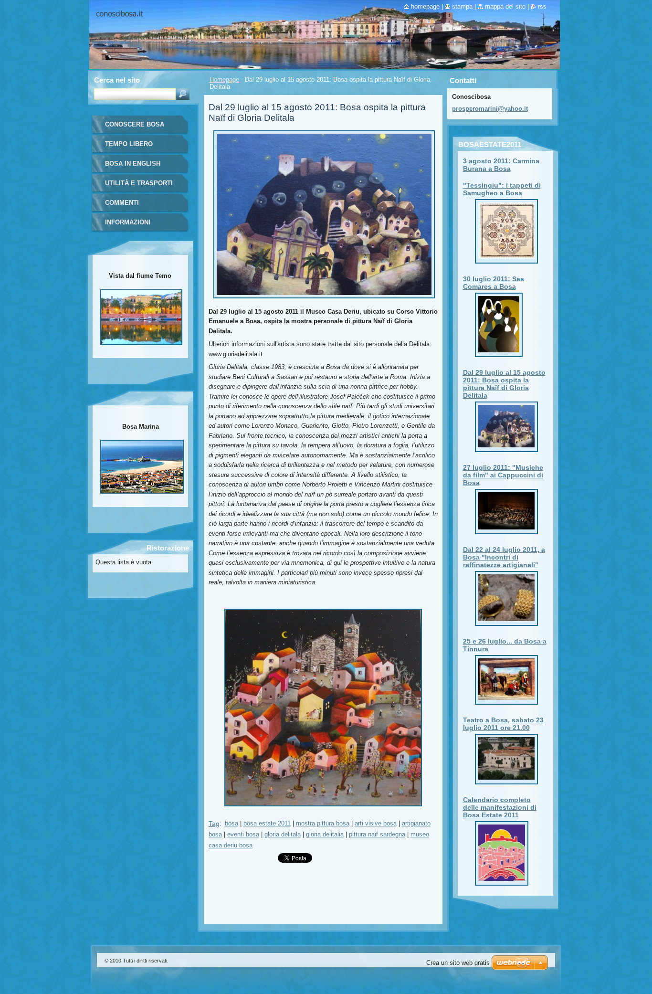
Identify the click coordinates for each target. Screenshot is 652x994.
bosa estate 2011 (267, 823)
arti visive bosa (376, 823)
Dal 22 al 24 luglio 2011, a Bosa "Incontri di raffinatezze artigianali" (504, 557)
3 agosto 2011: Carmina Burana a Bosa (501, 164)
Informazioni (127, 222)
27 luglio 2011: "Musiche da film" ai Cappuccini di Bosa (503, 475)
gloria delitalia (325, 834)
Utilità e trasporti (139, 183)
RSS (542, 6)
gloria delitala (282, 834)
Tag (214, 823)
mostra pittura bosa (322, 823)
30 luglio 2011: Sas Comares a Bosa (493, 282)
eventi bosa (243, 834)
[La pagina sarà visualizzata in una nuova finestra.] (324, 301)
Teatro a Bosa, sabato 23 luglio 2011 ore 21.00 (503, 723)
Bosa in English (132, 163)
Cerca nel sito (117, 80)
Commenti (122, 202)
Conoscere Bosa (134, 124)
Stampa (462, 6)
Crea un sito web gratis (458, 962)
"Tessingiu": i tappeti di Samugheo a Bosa (502, 189)
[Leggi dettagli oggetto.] (506, 259)
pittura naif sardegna (377, 834)
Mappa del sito (505, 6)
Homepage (224, 79)
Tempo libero (129, 144)
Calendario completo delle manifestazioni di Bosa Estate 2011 (499, 807)
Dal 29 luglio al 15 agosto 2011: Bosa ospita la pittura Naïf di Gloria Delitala (504, 384)
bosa (231, 823)
